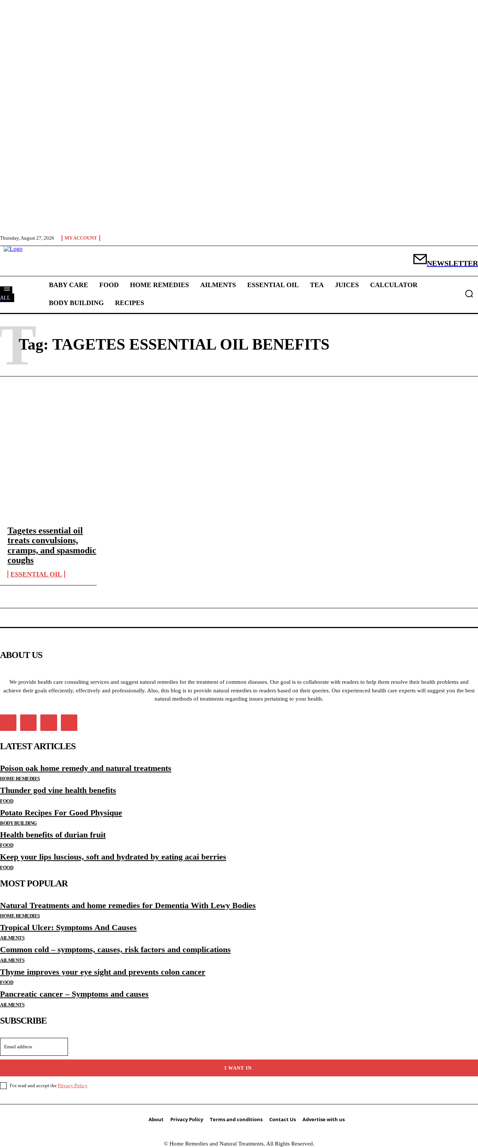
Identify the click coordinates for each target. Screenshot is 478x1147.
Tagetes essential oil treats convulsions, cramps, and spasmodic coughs (51, 545)
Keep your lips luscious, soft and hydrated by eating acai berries (113, 856)
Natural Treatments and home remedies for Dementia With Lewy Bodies (128, 905)
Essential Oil (36, 574)
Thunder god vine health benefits (58, 790)
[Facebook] (8, 722)
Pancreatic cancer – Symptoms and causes (74, 994)
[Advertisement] (239, 451)
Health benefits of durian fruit (53, 834)
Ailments (12, 938)
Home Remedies (20, 778)
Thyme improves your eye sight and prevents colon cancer (102, 972)
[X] (48, 722)
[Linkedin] (28, 722)
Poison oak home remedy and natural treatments (85, 768)
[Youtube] (69, 722)
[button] (469, 293)
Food (6, 801)
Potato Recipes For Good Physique (61, 812)
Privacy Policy (72, 1085)
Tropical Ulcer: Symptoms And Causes (68, 927)
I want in (238, 1068)
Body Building (18, 823)
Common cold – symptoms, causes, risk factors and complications (115, 949)
